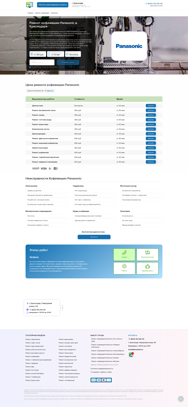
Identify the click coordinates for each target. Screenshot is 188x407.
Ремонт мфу (30, 367)
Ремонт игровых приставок (68, 343)
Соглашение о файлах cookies (101, 372)
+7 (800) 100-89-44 (153, 4)
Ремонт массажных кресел (35, 353)
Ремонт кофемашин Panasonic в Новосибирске (107, 351)
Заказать (151, 105)
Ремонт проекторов (33, 380)
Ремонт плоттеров (32, 370)
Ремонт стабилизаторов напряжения (38, 360)
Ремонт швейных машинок (68, 370)
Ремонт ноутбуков (65, 346)
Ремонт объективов (66, 353)
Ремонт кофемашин (32, 356)
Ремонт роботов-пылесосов (35, 350)
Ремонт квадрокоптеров (67, 356)
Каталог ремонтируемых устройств (53, 5)
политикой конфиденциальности (67, 67)
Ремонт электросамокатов (68, 377)
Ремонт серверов (32, 363)
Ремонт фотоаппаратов (67, 350)
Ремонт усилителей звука (35, 374)
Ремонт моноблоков (66, 363)
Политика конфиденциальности (102, 369)
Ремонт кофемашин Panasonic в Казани (105, 358)
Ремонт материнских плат (68, 360)
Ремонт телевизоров (33, 377)
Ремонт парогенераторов (35, 346)
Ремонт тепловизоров (66, 380)
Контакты (132, 335)
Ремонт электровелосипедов (69, 374)
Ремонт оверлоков (65, 367)
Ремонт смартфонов (33, 339)
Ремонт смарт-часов (33, 343)
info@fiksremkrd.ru (135, 349)
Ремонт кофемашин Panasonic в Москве (105, 361)
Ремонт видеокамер (66, 339)
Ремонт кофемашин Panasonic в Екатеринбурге (108, 354)
